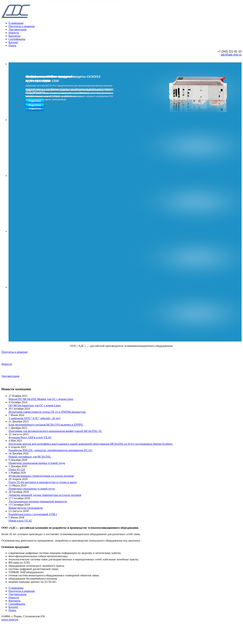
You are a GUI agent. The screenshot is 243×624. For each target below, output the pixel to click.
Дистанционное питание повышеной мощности (38, 501)
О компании (16, 23)
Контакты (14, 35)
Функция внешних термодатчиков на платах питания (41, 475)
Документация (17, 29)
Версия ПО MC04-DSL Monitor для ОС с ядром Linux (41, 399)
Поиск (12, 45)
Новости (14, 32)
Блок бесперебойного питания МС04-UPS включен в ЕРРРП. (46, 424)
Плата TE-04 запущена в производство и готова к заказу (43, 482)
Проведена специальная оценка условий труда (37, 463)
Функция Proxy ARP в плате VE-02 (30, 437)
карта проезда (9, 619)
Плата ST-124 (17, 469)
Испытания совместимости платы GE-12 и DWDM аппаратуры (47, 411)
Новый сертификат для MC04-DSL (30, 456)
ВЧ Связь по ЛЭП (39, 76)
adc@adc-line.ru (231, 54)
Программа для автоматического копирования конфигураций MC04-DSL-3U (55, 431)
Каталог (13, 42)
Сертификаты (17, 39)
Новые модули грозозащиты (26, 507)
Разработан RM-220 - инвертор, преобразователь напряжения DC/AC (51, 450)
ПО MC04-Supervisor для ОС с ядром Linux (35, 405)
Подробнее (34, 108)
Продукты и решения (22, 26)
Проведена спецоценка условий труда (32, 488)
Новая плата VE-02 (20, 520)
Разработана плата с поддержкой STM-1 (33, 514)
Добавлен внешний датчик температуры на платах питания (45, 495)
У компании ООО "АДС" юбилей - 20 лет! (34, 418)
